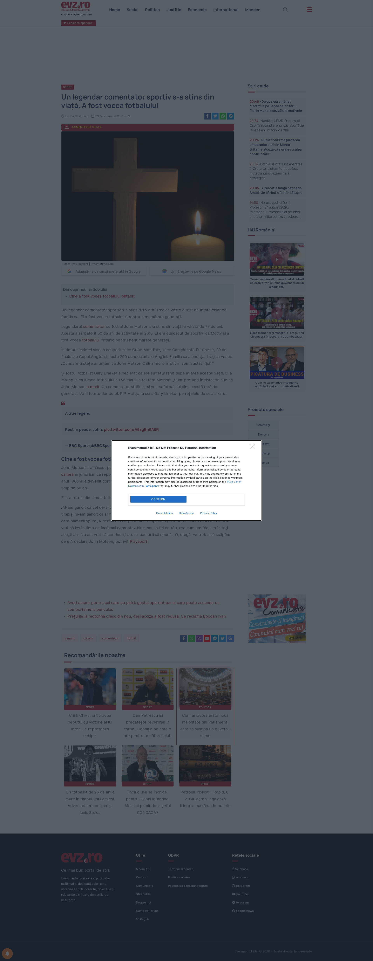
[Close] (253, 448)
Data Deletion (164, 513)
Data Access (186, 513)
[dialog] (186, 480)
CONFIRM (158, 499)
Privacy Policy (208, 513)
